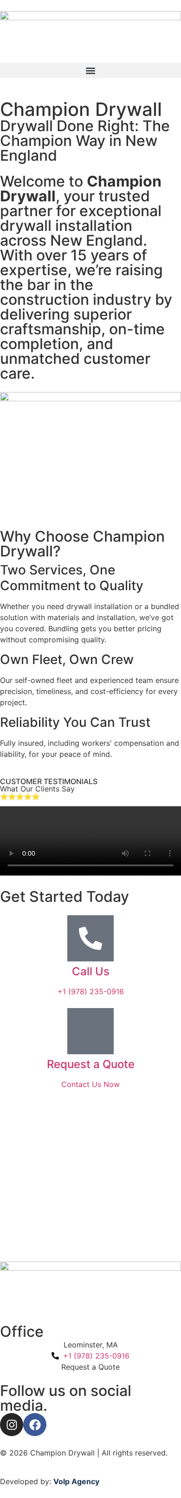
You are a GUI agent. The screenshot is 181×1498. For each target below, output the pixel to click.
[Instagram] (11, 1424)
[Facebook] (34, 1424)
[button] (90, 70)
